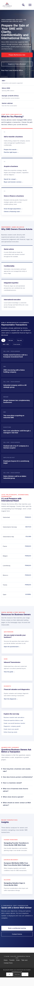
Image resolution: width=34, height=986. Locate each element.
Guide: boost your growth (11, 729)
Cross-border (16, 344)
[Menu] (29, 5)
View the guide (8, 671)
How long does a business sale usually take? (16, 770)
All (3, 340)
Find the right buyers (10, 152)
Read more (17, 974)
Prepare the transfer (10, 149)
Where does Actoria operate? (13, 797)
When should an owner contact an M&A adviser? (17, 804)
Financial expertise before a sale (13, 720)
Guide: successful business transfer (14, 723)
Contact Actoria (17, 934)
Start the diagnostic (10, 699)
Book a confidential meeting (17, 928)
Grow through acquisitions (12, 208)
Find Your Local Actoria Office (12, 70)
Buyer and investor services (13, 182)
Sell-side (10, 340)
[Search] (22, 5)
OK (9, 974)
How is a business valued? (12, 783)
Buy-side (19, 340)
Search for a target (10, 179)
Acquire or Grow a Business (17, 64)
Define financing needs (10, 732)
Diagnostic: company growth (12, 726)
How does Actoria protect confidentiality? (18, 777)
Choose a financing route (12, 211)
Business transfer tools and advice (14, 717)
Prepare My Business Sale (17, 55)
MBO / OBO (6, 344)
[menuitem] (22, 5)
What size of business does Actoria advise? (15, 790)
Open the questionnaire (11, 646)
